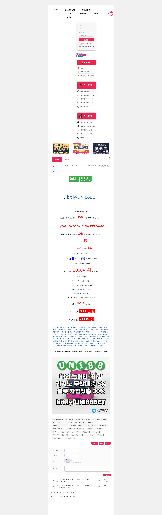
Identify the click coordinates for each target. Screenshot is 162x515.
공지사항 (87, 62)
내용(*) (55, 468)
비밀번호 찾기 (83, 46)
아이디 (81, 26)
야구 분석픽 (88, 85)
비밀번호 (81, 32)
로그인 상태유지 (87, 43)
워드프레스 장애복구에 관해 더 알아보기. (63, 496)
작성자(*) (55, 450)
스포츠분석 (69, 13)
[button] (66, 171)
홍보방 (96, 13)
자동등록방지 (56, 461)
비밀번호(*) (56, 455)
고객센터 (68, 17)
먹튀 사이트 (86, 10)
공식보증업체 (70, 10)
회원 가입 (91, 46)
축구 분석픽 (88, 116)
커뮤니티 (83, 13)
